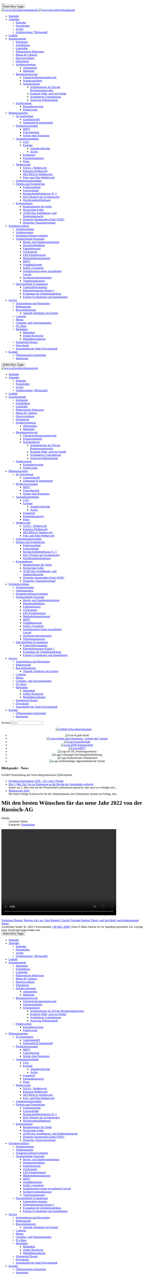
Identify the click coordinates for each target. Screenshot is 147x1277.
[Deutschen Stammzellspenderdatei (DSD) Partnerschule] (77, 744)
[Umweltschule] (77, 741)
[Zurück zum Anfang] (2, 3)
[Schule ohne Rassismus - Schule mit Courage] (77, 738)
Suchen (5, 722)
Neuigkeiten (28, 824)
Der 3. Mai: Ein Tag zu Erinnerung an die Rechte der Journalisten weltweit (51, 784)
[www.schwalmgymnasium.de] (38, 9)
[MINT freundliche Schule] (77, 748)
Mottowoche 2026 (19, 790)
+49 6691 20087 (61, 926)
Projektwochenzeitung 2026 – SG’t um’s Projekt (36, 781)
